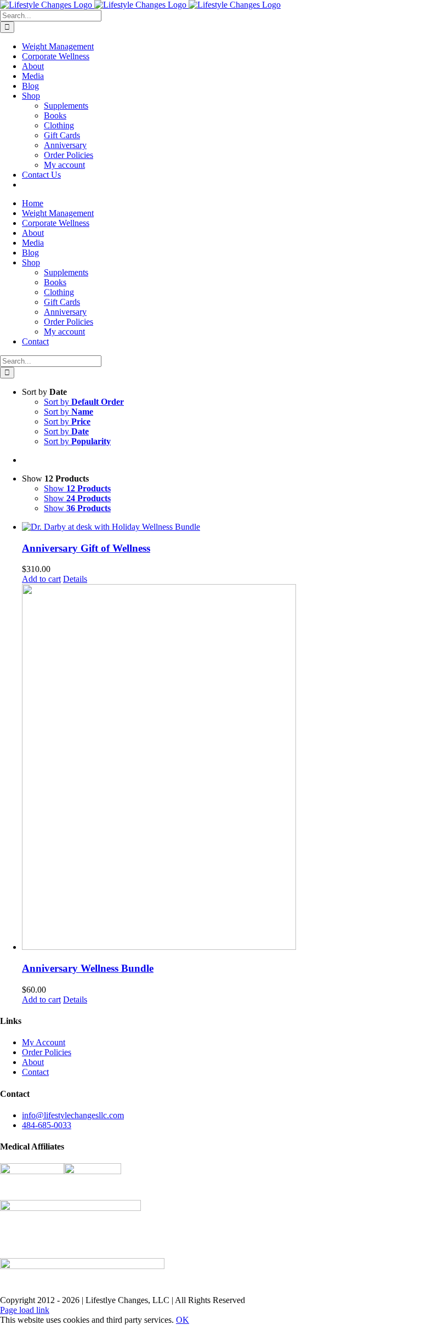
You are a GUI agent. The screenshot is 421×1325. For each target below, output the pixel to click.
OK (182, 1319)
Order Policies (46, 1052)
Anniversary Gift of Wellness (86, 548)
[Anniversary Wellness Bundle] (221, 768)
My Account (43, 1042)
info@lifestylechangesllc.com (73, 1115)
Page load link (24, 1310)
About (33, 1062)
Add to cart (41, 579)
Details (75, 579)
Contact (35, 1072)
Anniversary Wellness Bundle (87, 968)
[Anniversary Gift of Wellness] (221, 527)
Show (77, 488)
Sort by (84, 401)
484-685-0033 (46, 1125)
